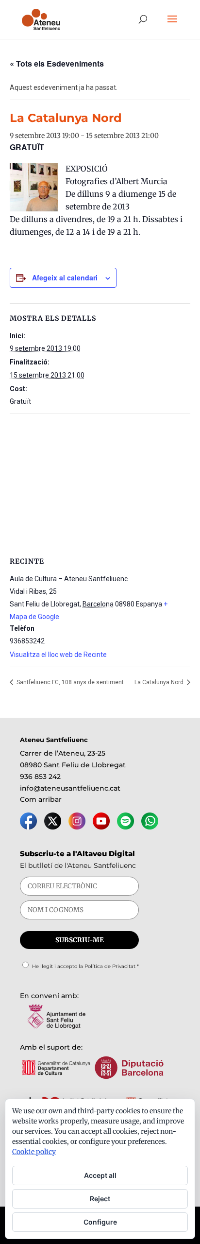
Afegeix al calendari (65, 277)
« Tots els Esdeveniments (57, 63)
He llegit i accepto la (85, 966)
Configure (100, 1222)
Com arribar (41, 799)
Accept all (100, 1175)
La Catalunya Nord (159, 682)
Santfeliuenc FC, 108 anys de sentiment (69, 682)
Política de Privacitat (109, 966)
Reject (100, 1198)
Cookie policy (34, 1151)
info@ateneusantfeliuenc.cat (70, 788)
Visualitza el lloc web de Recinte (58, 654)
